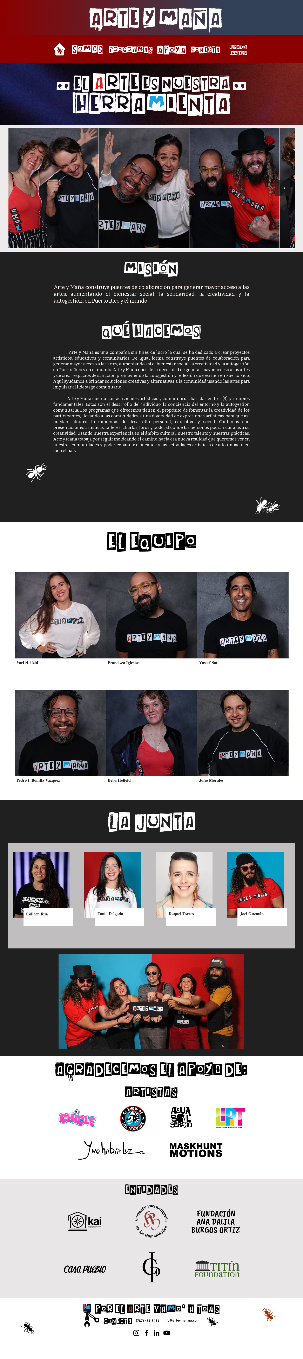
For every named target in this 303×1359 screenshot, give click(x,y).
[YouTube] (167, 1333)
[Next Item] (282, 188)
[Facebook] (146, 1333)
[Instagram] (136, 1333)
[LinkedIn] (157, 1333)
